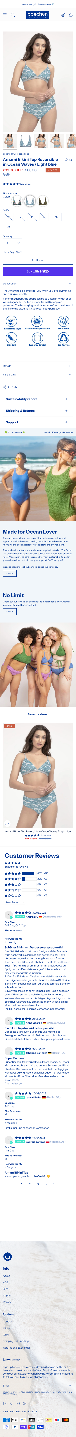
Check (9, 573)
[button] (11, 184)
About (6, 1275)
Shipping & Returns (20, 410)
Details (7, 366)
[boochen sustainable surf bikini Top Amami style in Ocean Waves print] (10, 141)
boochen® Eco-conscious (16, 153)
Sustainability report (21, 399)
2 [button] (30, 1184)
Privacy (7, 1302)
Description (9, 283)
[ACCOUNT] (63, 14)
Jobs (5, 1289)
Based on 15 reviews (16, 866)
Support (12, 422)
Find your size (10, 193)
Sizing (6, 1328)
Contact (7, 1321)
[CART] (71, 14)
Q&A (6, 1334)
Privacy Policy (56, 1392)
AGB (5, 1282)
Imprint (7, 1295)
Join (68, 1385)
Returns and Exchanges (16, 1347)
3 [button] (38, 1184)
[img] (23, 912)
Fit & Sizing (9, 374)
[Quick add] (7, 823)
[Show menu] (5, 14)
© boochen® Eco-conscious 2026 (20, 1411)
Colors (7, 196)
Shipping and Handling (16, 1341)
